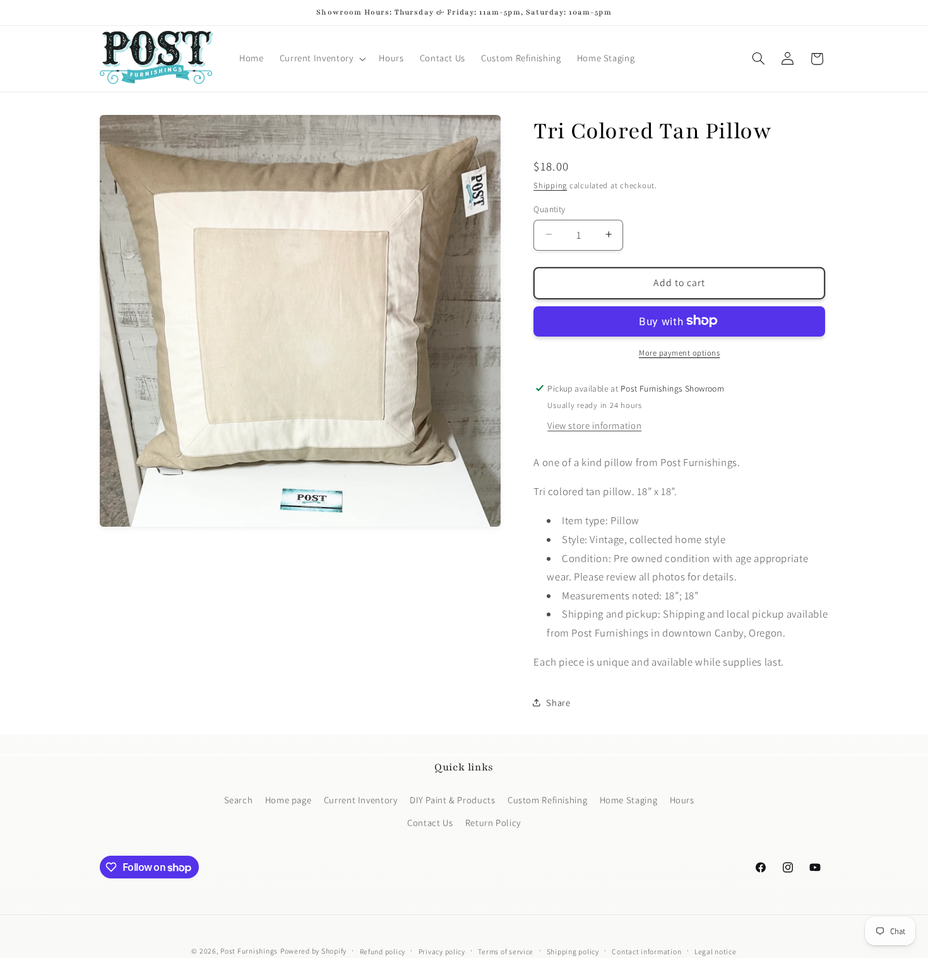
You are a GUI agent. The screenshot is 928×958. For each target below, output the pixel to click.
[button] (321, 59)
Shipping (550, 185)
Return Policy (493, 823)
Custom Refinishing (547, 799)
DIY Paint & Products (453, 799)
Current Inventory (361, 799)
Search (238, 799)
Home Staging (629, 799)
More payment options (679, 352)
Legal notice (715, 951)
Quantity (549, 208)
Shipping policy (573, 951)
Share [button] (558, 703)
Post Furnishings (249, 950)
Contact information (646, 951)
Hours (682, 799)
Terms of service (505, 951)
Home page (288, 799)
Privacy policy (442, 951)
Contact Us (430, 823)
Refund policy (383, 951)
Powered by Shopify (313, 950)
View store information (594, 425)
